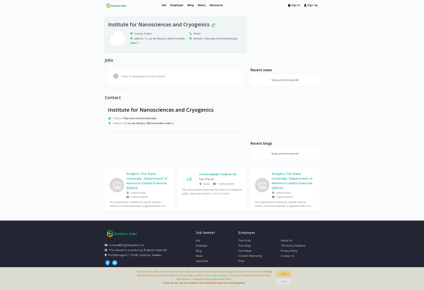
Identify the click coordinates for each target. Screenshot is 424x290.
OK (283, 273)
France (148, 33)
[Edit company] (213, 24)
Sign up (312, 5)
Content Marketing (250, 256)
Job (163, 5)
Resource (216, 5)
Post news (245, 251)
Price (241, 261)
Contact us (287, 256)
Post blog (244, 245)
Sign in (295, 5)
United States (138, 192)
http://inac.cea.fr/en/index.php (220, 38)
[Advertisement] (284, 40)
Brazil (206, 183)
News (202, 5)
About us (286, 240)
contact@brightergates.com (126, 245)
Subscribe (202, 261)
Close (284, 281)
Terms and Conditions (216, 275)
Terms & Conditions (293, 245)
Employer (177, 5)
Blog (190, 5)
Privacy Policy (289, 251)
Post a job (244, 240)
